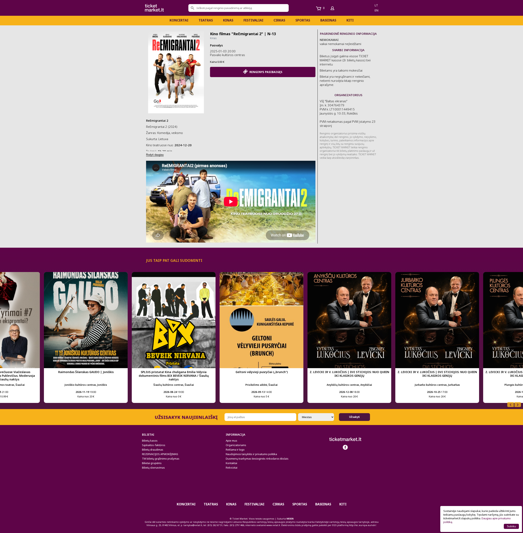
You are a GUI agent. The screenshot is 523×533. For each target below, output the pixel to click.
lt (376, 5)
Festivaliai (253, 20)
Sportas (302, 20)
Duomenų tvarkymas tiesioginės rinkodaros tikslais (257, 458)
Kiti (350, 20)
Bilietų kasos (150, 440)
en (376, 10)
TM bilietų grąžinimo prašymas (160, 458)
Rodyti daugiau (155, 154)
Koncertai (179, 20)
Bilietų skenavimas (153, 467)
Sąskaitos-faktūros (153, 445)
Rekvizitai (231, 467)
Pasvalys (216, 45)
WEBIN (290, 518)
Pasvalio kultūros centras (227, 55)
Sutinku (511, 526)
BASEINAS (328, 20)
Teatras (206, 20)
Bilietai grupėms (152, 463)
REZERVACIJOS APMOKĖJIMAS (160, 454)
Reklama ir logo (235, 449)
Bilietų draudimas (152, 449)
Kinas (228, 20)
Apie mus (231, 440)
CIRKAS (279, 20)
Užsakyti (354, 416)
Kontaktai (231, 463)
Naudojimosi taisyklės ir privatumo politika (251, 454)
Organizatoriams (236, 445)
